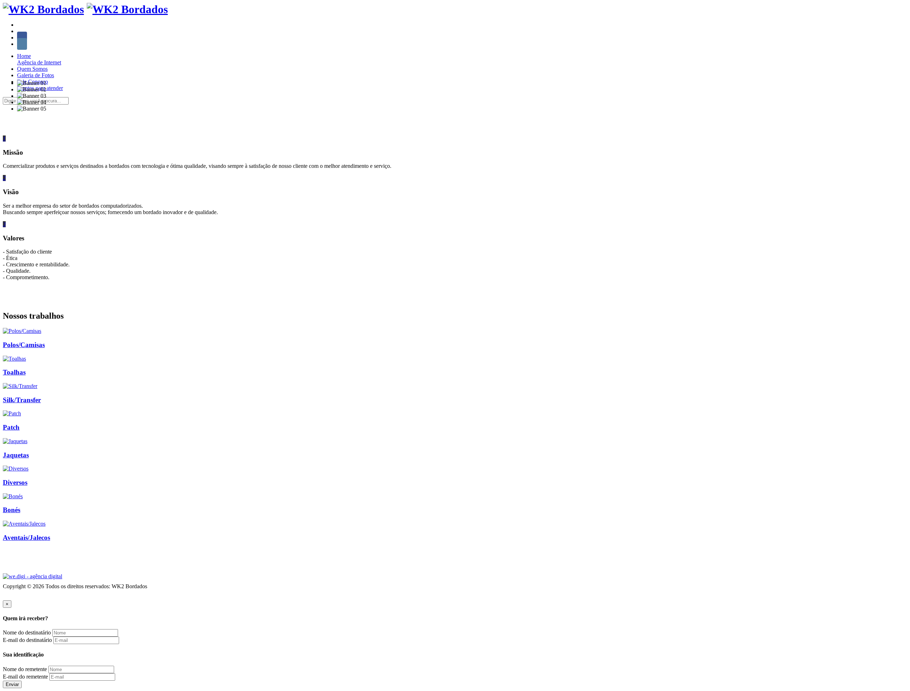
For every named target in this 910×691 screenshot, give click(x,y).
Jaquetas (16, 455)
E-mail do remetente (25, 677)
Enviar (12, 684)
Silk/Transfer (22, 400)
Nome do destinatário (27, 632)
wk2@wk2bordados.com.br (87, 25)
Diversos (15, 482)
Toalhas (14, 372)
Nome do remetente (25, 669)
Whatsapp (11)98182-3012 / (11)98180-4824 (67, 31)
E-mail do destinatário (27, 640)
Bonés (11, 510)
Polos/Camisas (24, 345)
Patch (11, 427)
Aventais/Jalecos (26, 537)
